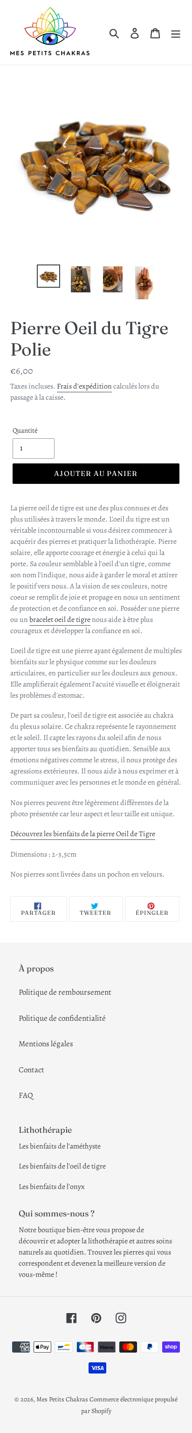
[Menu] (175, 32)
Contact (31, 1069)
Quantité (25, 430)
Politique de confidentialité (62, 1018)
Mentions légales (46, 1043)
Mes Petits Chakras (62, 1399)
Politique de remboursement (65, 992)
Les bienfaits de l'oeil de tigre (62, 1166)
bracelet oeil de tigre (59, 619)
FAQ (26, 1095)
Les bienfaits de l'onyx (52, 1187)
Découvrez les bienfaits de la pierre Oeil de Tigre (82, 834)
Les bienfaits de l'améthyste (60, 1146)
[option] (49, 276)
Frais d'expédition (84, 386)
